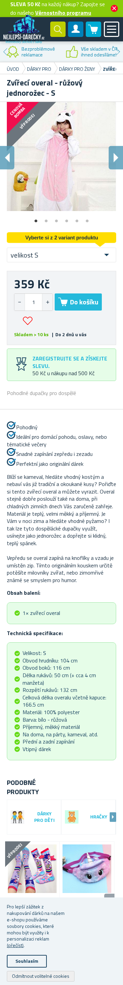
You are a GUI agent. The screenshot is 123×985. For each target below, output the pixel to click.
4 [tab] (66, 218)
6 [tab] (87, 218)
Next (118, 51)
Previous (5, 51)
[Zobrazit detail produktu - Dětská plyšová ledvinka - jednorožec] (87, 869)
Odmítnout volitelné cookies (40, 976)
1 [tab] (35, 218)
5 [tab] (76, 218)
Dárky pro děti (44, 817)
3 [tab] (56, 218)
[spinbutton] (33, 302)
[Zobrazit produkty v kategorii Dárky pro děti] (17, 817)
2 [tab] (46, 218)
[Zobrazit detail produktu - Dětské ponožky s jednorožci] (32, 869)
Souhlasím (26, 960)
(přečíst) (15, 945)
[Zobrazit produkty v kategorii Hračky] (72, 817)
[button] (47, 302)
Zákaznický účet (76, 35)
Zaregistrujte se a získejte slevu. (69, 362)
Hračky (98, 817)
